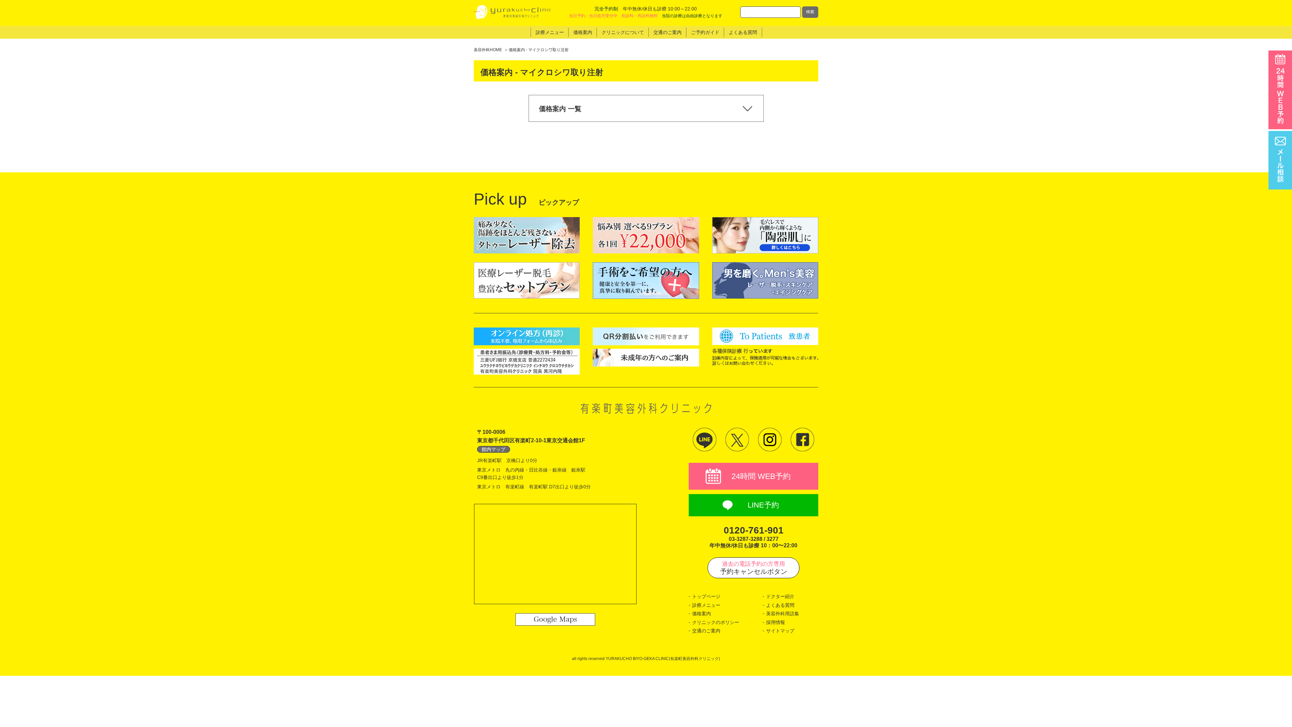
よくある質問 (780, 605)
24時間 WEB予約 (761, 476)
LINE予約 (763, 505)
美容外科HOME (488, 49)
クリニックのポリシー (715, 622)
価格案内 (701, 613)
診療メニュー (706, 605)
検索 (810, 11)
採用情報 (775, 622)
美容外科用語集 (782, 613)
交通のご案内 (706, 630)
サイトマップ (780, 630)
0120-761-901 (754, 530)
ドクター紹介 (780, 596)
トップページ (706, 596)
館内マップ (493, 449)
